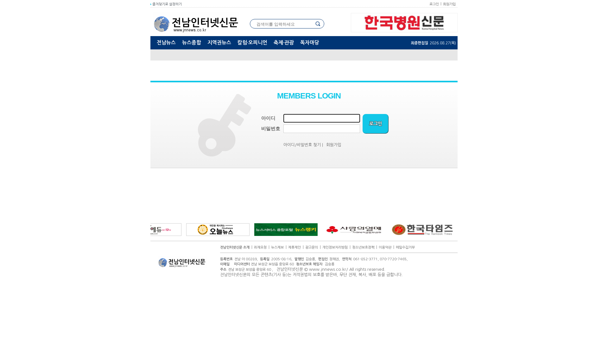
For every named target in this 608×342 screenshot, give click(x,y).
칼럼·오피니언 (252, 42)
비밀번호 (270, 128)
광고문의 (311, 247)
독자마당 (309, 42)
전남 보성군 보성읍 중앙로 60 (264, 264)
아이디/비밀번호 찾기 (302, 145)
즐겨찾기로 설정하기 (166, 4)
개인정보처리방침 (335, 247)
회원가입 (449, 4)
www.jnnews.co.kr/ (328, 269)
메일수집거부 (405, 247)
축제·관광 (284, 42)
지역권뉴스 (219, 42)
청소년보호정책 (363, 247)
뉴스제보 (277, 247)
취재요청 (260, 247)
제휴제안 (294, 247)
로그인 (434, 4)
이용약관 (385, 247)
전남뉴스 (166, 42)
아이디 (268, 118)
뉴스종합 (191, 42)
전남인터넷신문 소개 (235, 247)
